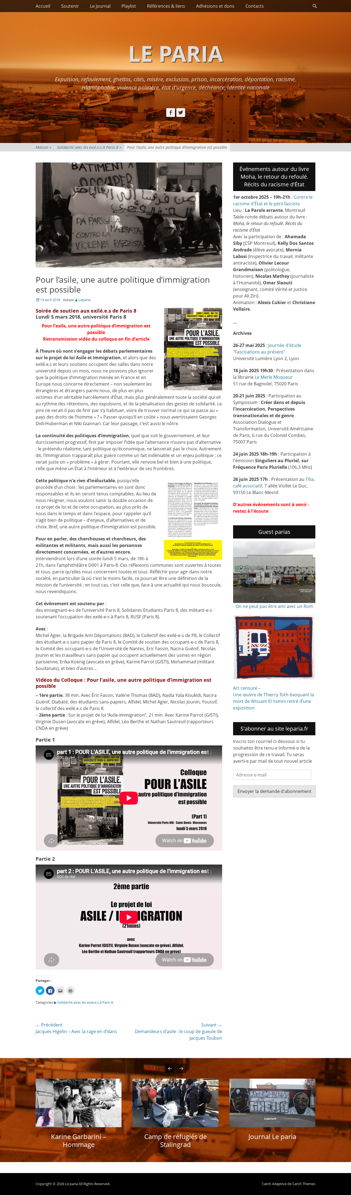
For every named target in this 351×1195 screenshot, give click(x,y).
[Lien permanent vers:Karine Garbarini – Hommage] (78, 1103)
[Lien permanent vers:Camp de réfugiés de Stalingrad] (175, 1103)
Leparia (84, 299)
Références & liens (166, 6)
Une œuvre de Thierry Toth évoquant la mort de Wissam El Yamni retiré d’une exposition (273, 701)
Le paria (175, 53)
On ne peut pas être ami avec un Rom (274, 606)
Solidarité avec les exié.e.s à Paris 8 (89, 147)
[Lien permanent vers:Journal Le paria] (272, 1103)
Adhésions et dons (215, 6)
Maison (44, 147)
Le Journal (100, 6)
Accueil (43, 6)
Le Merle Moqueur (274, 377)
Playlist (128, 6)
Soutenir (70, 6)
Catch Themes (303, 1183)
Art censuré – (247, 688)
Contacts (254, 6)
